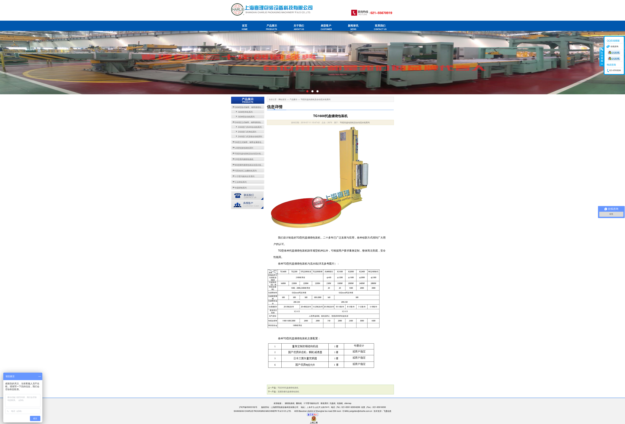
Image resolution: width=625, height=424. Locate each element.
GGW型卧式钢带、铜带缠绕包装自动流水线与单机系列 (259, 107)
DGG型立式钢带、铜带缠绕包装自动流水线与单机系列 (258, 122)
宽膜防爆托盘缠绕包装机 (288, 391)
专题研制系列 (241, 187)
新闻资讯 (353, 27)
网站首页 (282, 99)
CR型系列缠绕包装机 (244, 159)
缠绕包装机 (290, 403)
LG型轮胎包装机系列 (244, 147)
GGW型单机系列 (245, 111)
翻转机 (299, 403)
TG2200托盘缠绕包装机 (288, 387)
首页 (245, 27)
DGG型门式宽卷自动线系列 (250, 136)
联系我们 (380, 27)
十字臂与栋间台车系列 (244, 176)
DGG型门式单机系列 (247, 131)
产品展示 (272, 27)
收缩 (601, 57)
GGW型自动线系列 (246, 116)
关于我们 (299, 27)
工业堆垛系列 (241, 181)
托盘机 (333, 403)
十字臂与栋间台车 (311, 403)
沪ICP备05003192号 (248, 407)
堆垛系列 (324, 403)
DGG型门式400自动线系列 (250, 127)
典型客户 (326, 27)
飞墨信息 (387, 411)
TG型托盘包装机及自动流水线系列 (250, 153)
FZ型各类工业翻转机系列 (246, 170)
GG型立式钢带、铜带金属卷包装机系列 (252, 142)
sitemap (347, 403)
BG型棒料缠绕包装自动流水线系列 (250, 164)
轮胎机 (340, 403)
